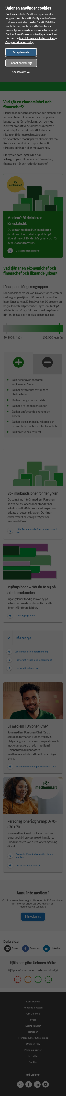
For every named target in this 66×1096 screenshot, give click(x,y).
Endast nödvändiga (21, 63)
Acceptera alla (21, 52)
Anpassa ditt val (21, 71)
